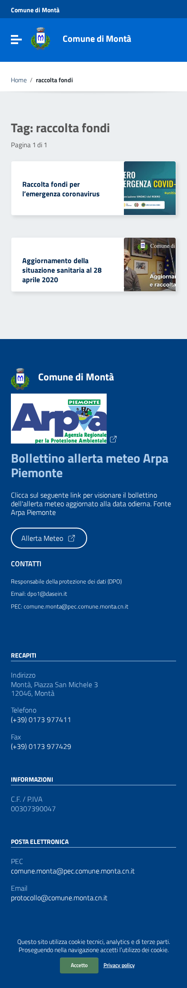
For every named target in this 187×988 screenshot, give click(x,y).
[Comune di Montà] (40, 37)
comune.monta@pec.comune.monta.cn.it (73, 871)
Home (19, 80)
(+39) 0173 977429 (41, 746)
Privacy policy (119, 965)
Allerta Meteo (43, 538)
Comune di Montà (35, 10)
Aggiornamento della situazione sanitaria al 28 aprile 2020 (62, 270)
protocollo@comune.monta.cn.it (59, 897)
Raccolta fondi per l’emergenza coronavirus (61, 189)
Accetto (79, 965)
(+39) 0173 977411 (41, 719)
